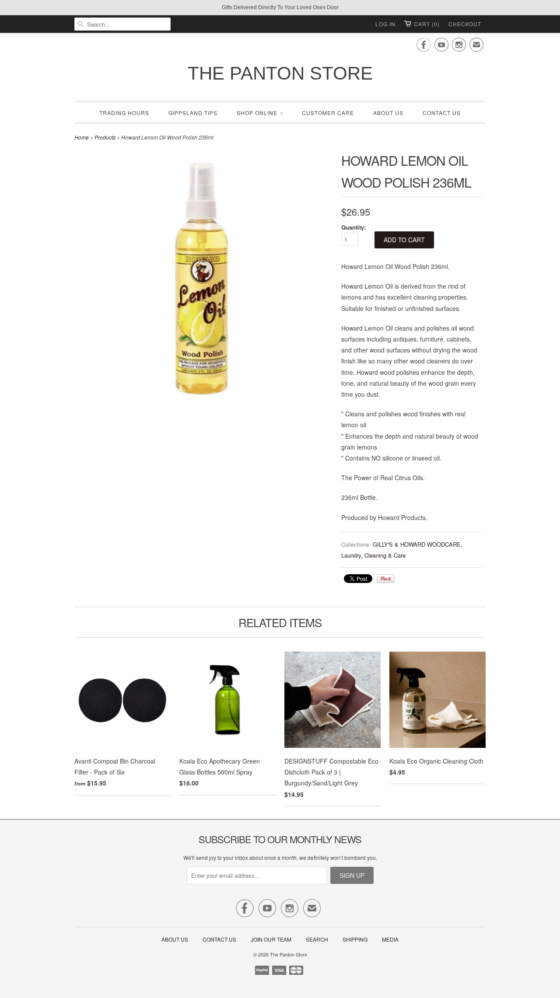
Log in (385, 24)
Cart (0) (427, 24)
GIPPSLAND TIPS (192, 112)
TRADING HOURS (124, 112)
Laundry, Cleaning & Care (373, 555)
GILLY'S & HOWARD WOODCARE (417, 544)
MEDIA (390, 939)
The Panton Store (280, 73)
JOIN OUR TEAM (272, 939)
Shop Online (260, 112)
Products (105, 137)
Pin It (386, 578)
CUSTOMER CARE (328, 112)
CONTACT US (442, 112)
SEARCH (317, 939)
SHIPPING (355, 939)
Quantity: (353, 227)
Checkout (464, 24)
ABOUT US (388, 112)
